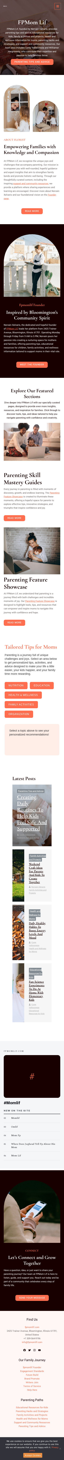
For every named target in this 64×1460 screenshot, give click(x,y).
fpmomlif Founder (32, 1367)
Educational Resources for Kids (35, 973)
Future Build (32, 1375)
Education (42, 685)
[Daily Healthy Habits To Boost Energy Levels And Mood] (18, 932)
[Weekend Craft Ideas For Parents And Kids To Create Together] (18, 875)
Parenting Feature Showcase (40, 601)
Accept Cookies (33, 1455)
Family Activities (21, 704)
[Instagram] (34, 1350)
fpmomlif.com (32, 1327)
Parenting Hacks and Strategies (32, 1411)
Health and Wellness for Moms (35, 915)
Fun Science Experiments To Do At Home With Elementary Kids (36, 991)
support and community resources (30, 183)
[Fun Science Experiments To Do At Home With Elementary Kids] (18, 992)
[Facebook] (24, 1350)
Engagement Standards (32, 1371)
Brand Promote (32, 1378)
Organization (19, 714)
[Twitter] (29, 1350)
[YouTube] (39, 1350)
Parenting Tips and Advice (30, 791)
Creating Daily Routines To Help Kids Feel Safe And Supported (32, 813)
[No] (60, 1448)
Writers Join (32, 1382)
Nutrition (16, 685)
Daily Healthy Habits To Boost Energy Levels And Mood (37, 930)
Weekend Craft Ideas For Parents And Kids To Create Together (37, 873)
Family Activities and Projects (37, 891)
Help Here (32, 1390)
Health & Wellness (23, 695)
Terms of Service (32, 1386)
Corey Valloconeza (27, 834)
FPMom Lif (12, 328)
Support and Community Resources (32, 1422)
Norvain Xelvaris (38, 887)
